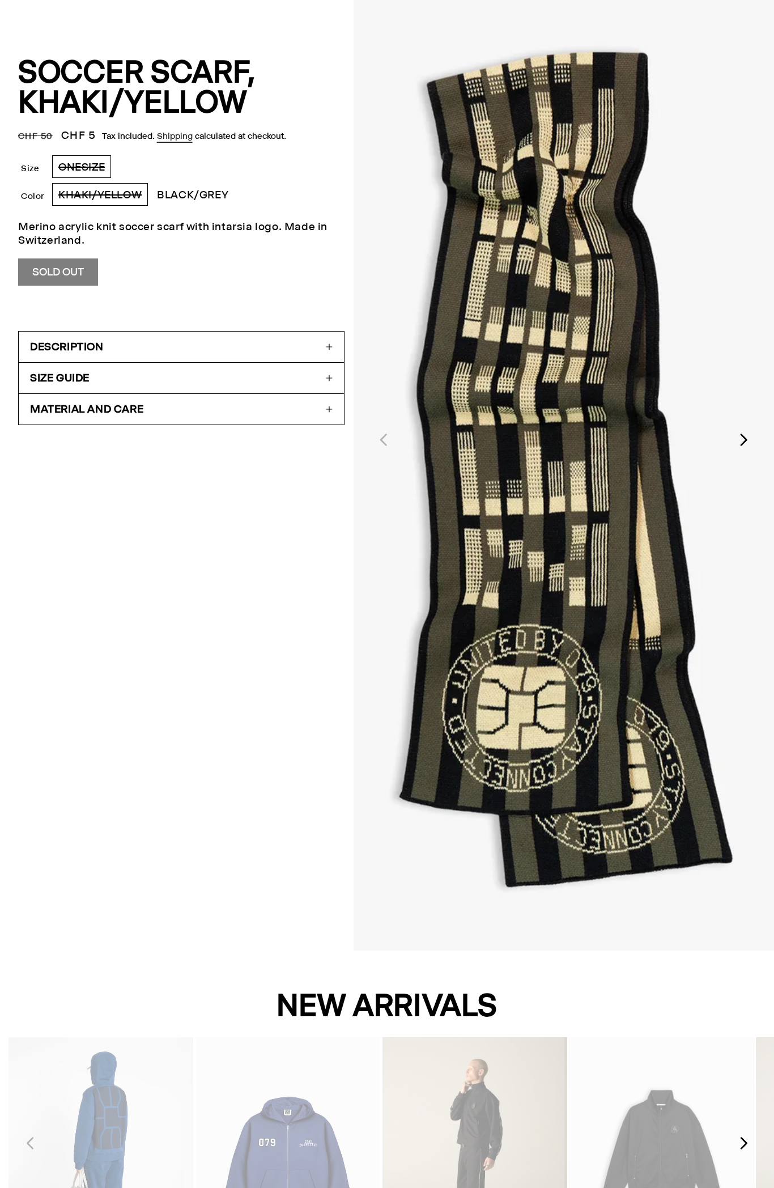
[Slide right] (744, 439)
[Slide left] (383, 439)
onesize (84, 169)
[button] (181, 347)
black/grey (192, 194)
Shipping (175, 135)
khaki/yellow (103, 197)
